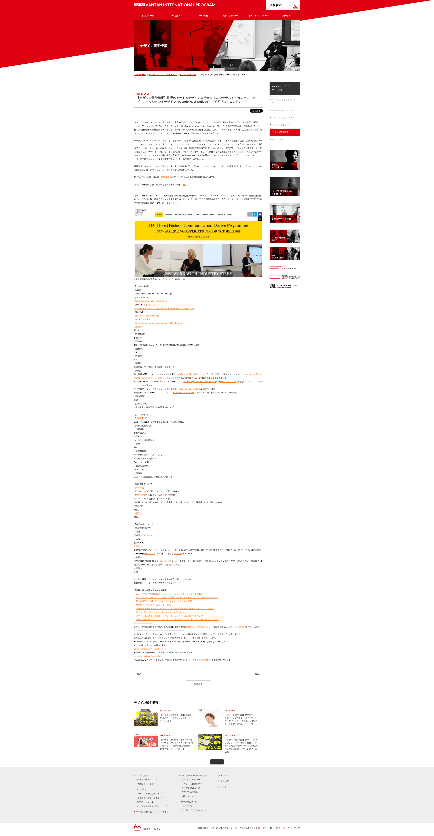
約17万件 (178, 553)
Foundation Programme (183, 392)
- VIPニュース (187, 796)
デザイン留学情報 (188, 74)
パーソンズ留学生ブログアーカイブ (152, 812)
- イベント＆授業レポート (192, 784)
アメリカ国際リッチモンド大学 (164, 378)
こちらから (176, 203)
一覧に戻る (197, 684)
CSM (164, 495)
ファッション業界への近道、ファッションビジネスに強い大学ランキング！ (170, 616)
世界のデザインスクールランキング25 (153, 605)
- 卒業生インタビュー (145, 784)
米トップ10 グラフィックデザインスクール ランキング (161, 612)
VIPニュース (277, 139)
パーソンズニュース (281, 125)
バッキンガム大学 (228, 381)
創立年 (139, 327)
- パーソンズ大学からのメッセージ (152, 806)
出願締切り (141, 418)
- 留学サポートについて (146, 779)
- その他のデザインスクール (193, 810)
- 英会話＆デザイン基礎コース (150, 798)
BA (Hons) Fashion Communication (199, 381)
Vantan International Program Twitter (149, 656)
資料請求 (276, 5)
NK (184, 184)
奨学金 (139, 513)
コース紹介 (203, 15)
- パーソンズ (186, 806)
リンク (224, 787)
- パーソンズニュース (190, 788)
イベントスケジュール (258, 15)
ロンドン (148, 535)
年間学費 (140, 488)
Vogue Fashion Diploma (190, 389)
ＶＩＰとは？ (142, 775)
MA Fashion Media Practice (190, 374)
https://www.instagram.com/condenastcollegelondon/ (158, 323)
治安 (138, 546)
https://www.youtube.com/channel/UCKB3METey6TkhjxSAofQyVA (164, 308)
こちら (184, 579)
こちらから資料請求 (237, 627)
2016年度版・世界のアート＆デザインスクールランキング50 (164, 601)
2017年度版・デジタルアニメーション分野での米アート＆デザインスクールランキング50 (177, 597)
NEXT (258, 674)
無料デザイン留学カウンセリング (200, 627)
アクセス (286, 15)
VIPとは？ (175, 15)
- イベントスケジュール (191, 779)
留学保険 (165, 177)
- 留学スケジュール (144, 802)
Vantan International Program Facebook (150, 649)
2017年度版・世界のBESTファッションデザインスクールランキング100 (169, 594)
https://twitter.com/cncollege (146, 316)
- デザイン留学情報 (189, 792)
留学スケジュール (231, 15)
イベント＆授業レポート (283, 117)
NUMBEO (164, 561)
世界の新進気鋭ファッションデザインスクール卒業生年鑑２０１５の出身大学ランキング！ (177, 619)
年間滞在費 (141, 495)
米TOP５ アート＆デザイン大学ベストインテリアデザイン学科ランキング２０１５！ (175, 608)
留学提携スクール (189, 802)
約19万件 (150, 553)
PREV (138, 674)
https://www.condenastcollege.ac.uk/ (150, 301)
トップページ (148, 15)
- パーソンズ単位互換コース (149, 793)
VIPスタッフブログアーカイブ (163, 74)
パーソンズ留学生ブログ (199, 660)
